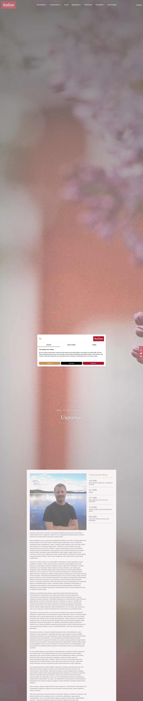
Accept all (93, 363)
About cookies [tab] (71, 344)
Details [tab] (94, 344)
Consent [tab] (48, 344)
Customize (71, 363)
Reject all (49, 363)
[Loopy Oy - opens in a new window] (40, 338)
